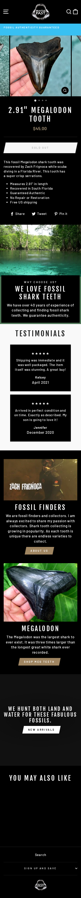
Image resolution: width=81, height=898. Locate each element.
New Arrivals (41, 729)
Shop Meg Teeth (39, 661)
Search (40, 855)
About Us (39, 550)
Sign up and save (40, 868)
